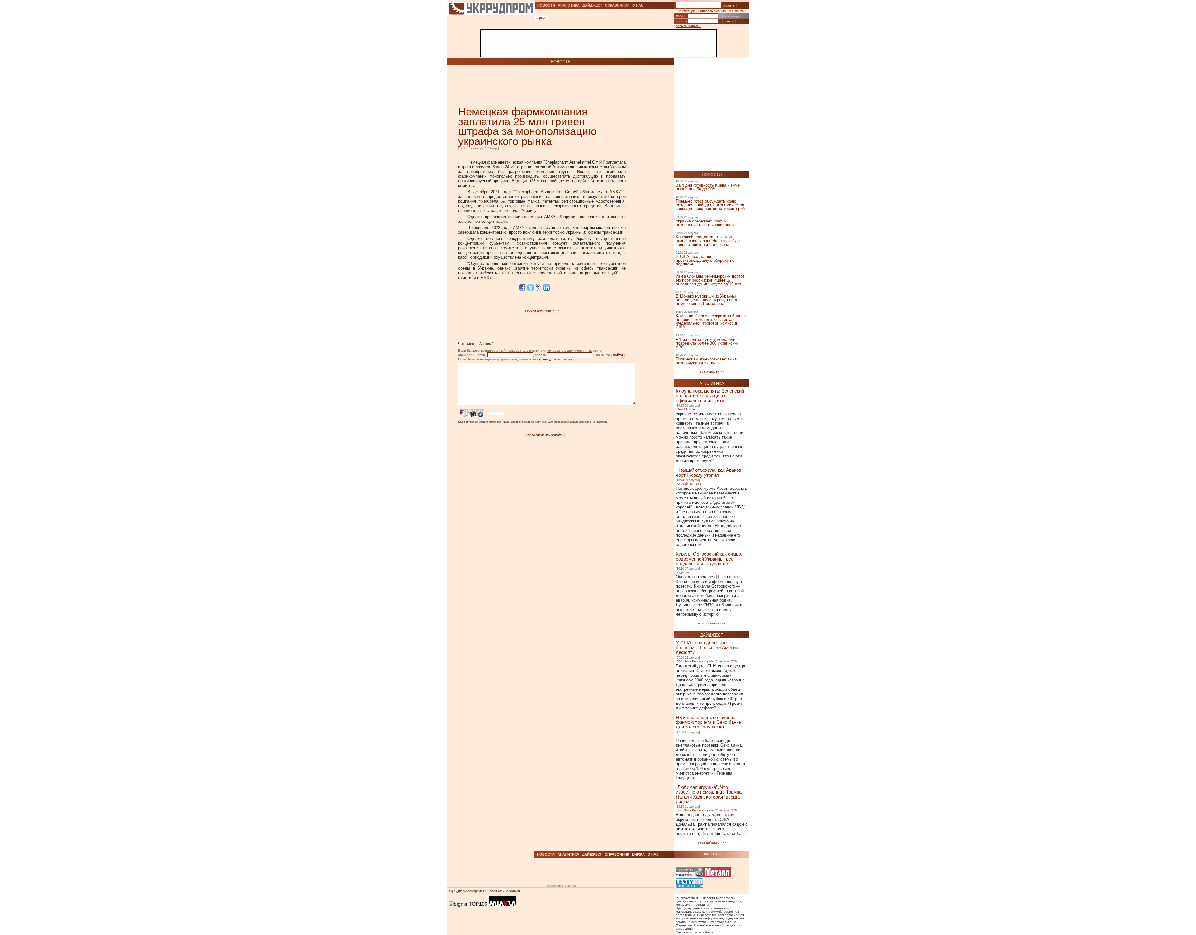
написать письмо (712, 11)
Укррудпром (458, 891)
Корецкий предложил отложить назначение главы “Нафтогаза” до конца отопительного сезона (708, 241)
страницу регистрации (554, 359)
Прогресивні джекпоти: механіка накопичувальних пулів (706, 361)
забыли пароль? (688, 26)
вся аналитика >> (711, 623)
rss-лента (736, 11)
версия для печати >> (542, 310)
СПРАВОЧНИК (617, 5)
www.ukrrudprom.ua (725, 911)
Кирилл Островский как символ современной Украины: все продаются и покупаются (710, 558)
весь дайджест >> (712, 842)
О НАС (637, 5)
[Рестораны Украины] (689, 872)
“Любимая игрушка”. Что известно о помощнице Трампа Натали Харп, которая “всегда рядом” (709, 794)
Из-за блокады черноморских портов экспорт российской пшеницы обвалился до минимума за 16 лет (710, 280)
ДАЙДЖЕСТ (592, 5)
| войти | (729, 21)
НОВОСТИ (546, 5)
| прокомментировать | (545, 435)
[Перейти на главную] (491, 23)
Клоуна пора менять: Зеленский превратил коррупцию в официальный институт (710, 395)
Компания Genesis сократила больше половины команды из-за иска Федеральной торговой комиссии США (711, 321)
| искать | (729, 5)
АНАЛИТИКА (569, 5)
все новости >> (712, 371)
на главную (686, 11)
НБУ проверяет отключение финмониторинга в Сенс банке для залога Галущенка (708, 722)
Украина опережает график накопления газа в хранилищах (705, 223)
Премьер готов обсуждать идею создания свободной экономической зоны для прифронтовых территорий (710, 205)
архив (542, 18)
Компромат (475, 891)
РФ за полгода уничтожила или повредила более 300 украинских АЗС (707, 343)
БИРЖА (638, 854)
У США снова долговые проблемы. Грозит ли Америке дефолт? (708, 647)
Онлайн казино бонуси (502, 891)
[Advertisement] (531, 85)
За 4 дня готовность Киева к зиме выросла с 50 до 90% (708, 187)
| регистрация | (731, 16)
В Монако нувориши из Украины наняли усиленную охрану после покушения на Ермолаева (707, 300)
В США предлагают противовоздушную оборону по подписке (705, 260)
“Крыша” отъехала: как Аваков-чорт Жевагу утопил (709, 472)
